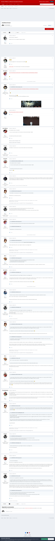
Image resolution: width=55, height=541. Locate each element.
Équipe (6, 6)
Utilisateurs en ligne (10, 6)
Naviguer (3, 4)
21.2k (5, 379)
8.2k (5, 226)
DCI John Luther (11, 66)
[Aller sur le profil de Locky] (5, 61)
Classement (16, 6)
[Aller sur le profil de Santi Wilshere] (5, 131)
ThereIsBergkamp (5, 391)
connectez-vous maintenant (29, 508)
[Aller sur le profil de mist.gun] (5, 149)
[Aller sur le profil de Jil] (5, 38)
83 (5, 165)
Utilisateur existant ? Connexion (44, 1)
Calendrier (18, 4)
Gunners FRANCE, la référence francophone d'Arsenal (12, 1)
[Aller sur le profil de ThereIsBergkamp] (5, 394)
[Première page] (2, 32)
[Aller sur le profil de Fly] (5, 179)
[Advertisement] (15, 15)
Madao (5, 188)
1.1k (5, 135)
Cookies (29, 534)
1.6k (5, 398)
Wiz (5, 110)
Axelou (5, 84)
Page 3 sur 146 (23, 32)
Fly (5, 175)
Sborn (5, 255)
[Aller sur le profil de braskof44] (5, 161)
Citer (11, 43)
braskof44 (5, 158)
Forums (2, 6)
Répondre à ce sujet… (9, 511)
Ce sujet (50, 4)
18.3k (5, 262)
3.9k (5, 213)
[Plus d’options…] (52, 35)
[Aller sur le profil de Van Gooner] (5, 74)
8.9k (5, 245)
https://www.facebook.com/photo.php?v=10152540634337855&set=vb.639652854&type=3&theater (23, 72)
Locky (5, 57)
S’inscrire (52, 1)
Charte (14, 4)
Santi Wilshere (5, 128)
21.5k (5, 91)
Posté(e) (12, 35)
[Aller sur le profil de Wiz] (5, 113)
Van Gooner (5, 70)
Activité (7, 4)
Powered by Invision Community (27, 536)
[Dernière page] (19, 32)
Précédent (4, 32)
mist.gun (5, 145)
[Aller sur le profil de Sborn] (5, 258)
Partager (45, 25)
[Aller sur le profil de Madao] (5, 191)
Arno (5, 372)
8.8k (5, 42)
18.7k (5, 117)
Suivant (17, 32)
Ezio (5, 289)
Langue (25, 534)
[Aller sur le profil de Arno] (5, 375)
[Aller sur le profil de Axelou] (5, 87)
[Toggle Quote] (10, 221)
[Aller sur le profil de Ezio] (5, 292)
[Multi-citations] (9, 43)
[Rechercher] (53, 4)
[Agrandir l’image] (9, 59)
